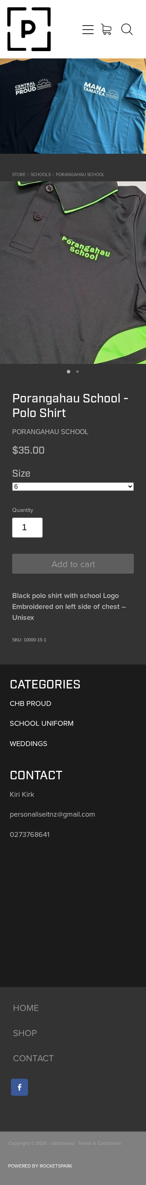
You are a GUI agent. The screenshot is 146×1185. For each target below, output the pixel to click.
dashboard (62, 1143)
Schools (41, 174)
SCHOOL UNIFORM (42, 723)
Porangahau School (80, 174)
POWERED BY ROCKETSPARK (40, 1165)
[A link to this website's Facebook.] (19, 1087)
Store (19, 174)
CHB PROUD (31, 703)
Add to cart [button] (73, 563)
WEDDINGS (28, 743)
